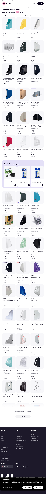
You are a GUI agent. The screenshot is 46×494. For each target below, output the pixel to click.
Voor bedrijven (11, 0)
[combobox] (35, 16)
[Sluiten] (44, 479)
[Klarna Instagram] (26, 466)
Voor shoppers (5, 0)
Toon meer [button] (23, 416)
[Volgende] (41, 176)
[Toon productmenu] (42, 10)
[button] (34, 3)
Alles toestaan (38, 487)
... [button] (29, 7)
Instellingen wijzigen (7, 487)
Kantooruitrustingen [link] (24, 7)
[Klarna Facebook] (17, 466)
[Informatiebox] (10, 16)
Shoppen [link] (8, 7)
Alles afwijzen (27, 487)
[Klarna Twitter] (23, 466)
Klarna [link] (3, 7)
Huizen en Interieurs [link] (15, 7)
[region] (23, 483)
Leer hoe (21, 12)
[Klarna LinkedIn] (20, 466)
